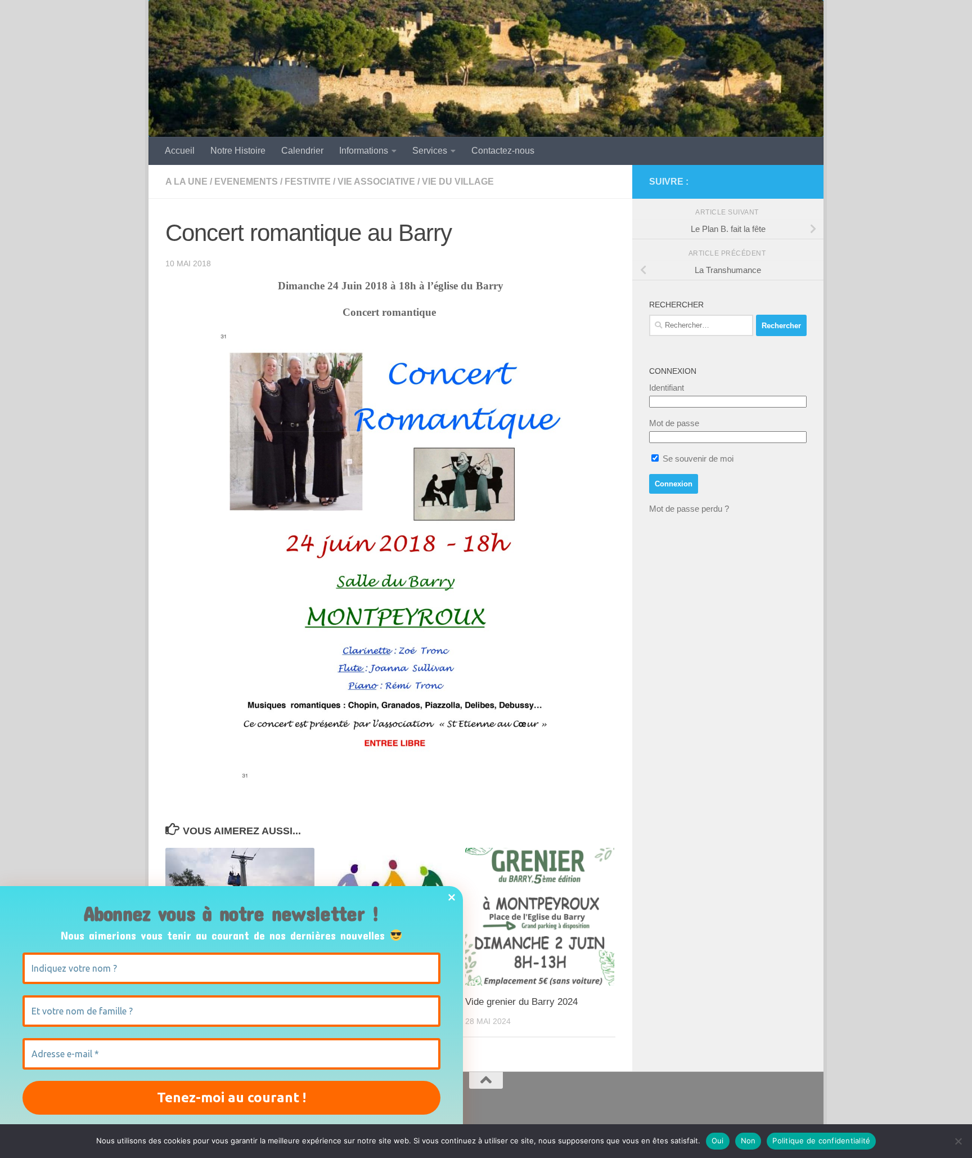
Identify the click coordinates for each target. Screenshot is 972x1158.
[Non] (958, 1141)
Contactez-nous (502, 150)
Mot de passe (674, 423)
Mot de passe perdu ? (689, 508)
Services (429, 150)
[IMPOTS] (782, 181)
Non (748, 1140)
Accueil (180, 150)
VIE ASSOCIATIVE (376, 181)
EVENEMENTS (246, 181)
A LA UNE (186, 181)
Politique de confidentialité (821, 1140)
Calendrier (302, 150)
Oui (718, 1140)
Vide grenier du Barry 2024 (521, 1001)
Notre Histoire (238, 150)
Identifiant (666, 387)
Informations (363, 150)
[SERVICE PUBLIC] (800, 181)
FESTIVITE (308, 181)
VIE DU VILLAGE (458, 181)
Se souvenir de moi (697, 458)
